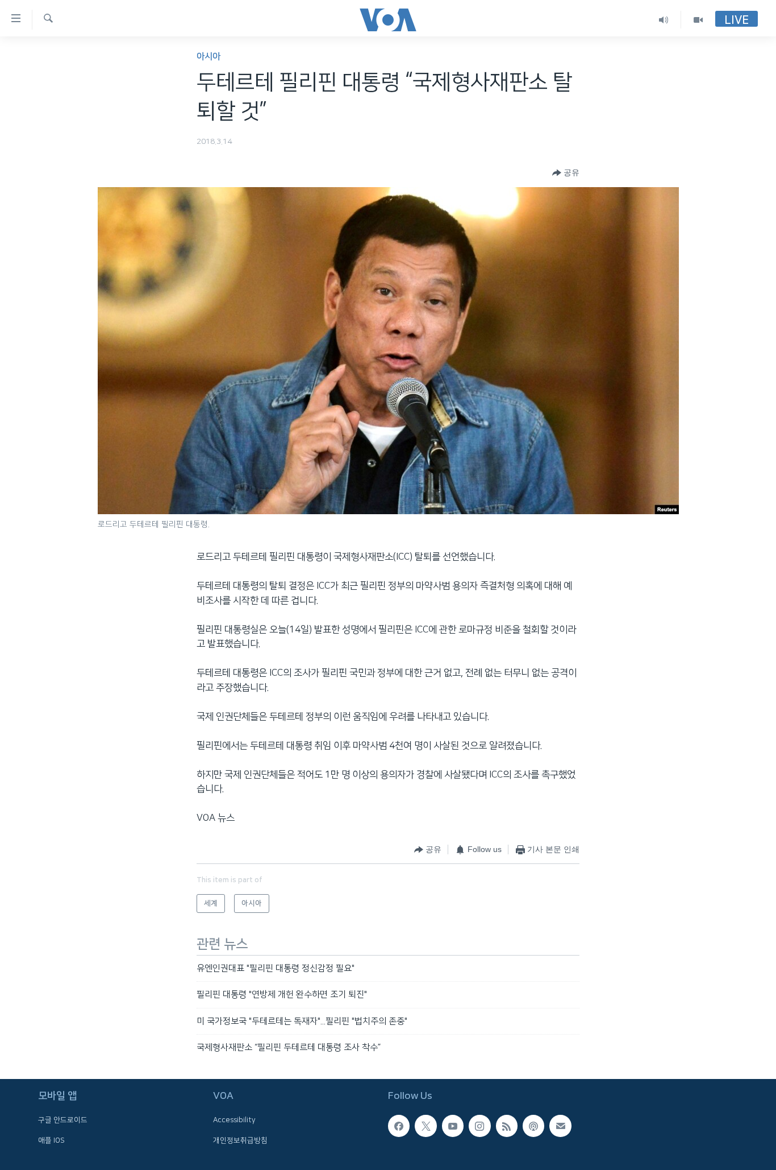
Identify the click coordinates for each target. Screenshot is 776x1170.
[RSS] (507, 1126)
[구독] (560, 1126)
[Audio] (663, 19)
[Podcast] (533, 1126)
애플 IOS (51, 1140)
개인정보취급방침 (240, 1140)
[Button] (565, 173)
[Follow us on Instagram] (479, 1126)
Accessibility (234, 1120)
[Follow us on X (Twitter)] (425, 1126)
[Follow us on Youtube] (453, 1126)
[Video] (698, 19)
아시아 (208, 56)
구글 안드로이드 (62, 1120)
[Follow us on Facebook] (399, 1126)
